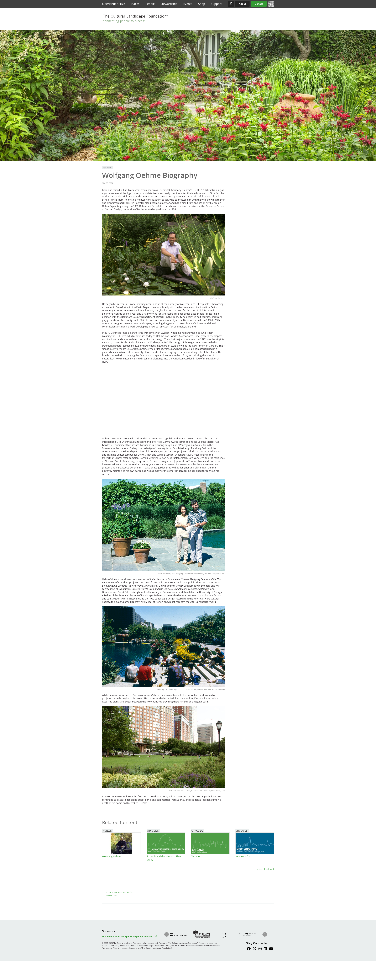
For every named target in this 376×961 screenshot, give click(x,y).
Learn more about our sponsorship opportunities (127, 936)
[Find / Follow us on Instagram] (260, 949)
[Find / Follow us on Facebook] (249, 949)
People (150, 4)
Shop (201, 4)
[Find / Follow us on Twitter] (254, 949)
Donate (259, 3)
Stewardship (169, 4)
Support (216, 4)
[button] (231, 4)
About (242, 3)
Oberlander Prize (113, 4)
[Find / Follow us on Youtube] (271, 949)
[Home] (271, 5)
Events (187, 4)
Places (135, 4)
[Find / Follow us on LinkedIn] (265, 949)
